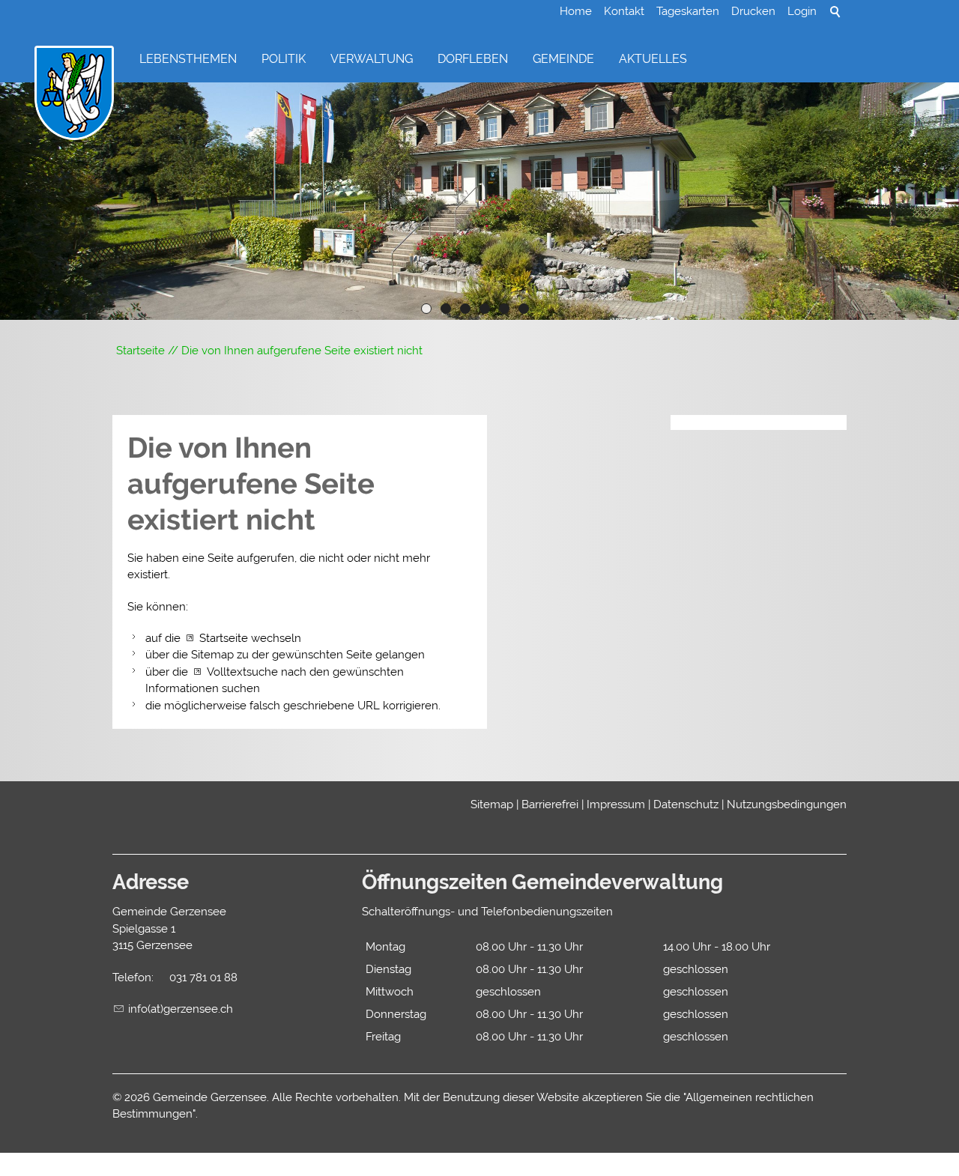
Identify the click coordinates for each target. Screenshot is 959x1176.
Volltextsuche (242, 672)
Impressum (616, 804)
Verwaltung (371, 59)
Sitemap (492, 804)
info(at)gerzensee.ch (180, 1009)
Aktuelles (653, 59)
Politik (283, 59)
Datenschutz (686, 804)
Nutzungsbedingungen (787, 804)
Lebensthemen (188, 59)
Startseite (223, 638)
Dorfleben (473, 59)
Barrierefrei (549, 804)
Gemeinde (563, 59)
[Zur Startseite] (74, 93)
